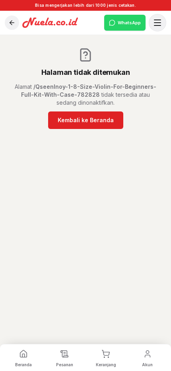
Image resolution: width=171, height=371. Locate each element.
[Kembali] (12, 23)
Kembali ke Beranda (86, 120)
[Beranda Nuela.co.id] (61, 22)
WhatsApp (129, 22)
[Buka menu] (157, 22)
